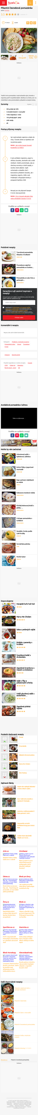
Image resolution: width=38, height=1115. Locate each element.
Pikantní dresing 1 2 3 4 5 (22, 1048)
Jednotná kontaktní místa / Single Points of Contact (18, 1106)
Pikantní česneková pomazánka (24, 1024)
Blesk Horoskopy (9, 953)
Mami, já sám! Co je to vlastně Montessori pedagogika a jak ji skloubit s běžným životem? (26, 864)
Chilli (6, 365)
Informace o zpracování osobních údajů (22, 1104)
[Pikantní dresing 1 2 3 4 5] (7, 1048)
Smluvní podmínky (7, 312)
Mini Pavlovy (23, 773)
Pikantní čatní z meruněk (22, 1012)
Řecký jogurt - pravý (10, 368)
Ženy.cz (6, 902)
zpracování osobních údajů (20, 310)
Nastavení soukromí (19, 1105)
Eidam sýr (12, 365)
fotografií (22, 57)
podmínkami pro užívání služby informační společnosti (18, 308)
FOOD (6, 347)
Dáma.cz (6, 876)
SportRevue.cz (8, 927)
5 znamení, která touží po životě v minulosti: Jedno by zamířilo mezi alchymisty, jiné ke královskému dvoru (11, 967)
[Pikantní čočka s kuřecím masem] (7, 1036)
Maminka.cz (24, 927)
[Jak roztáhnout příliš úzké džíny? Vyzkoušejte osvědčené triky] (27, 880)
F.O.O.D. (7, 10)
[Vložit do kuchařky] (27, 22)
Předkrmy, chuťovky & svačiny (20, 342)
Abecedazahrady (25, 953)
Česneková (26, 344)
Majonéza (20, 365)
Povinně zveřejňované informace (22, 1107)
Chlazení (7, 355)
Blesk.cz (22, 902)
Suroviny (4, 104)
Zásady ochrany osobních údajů (18, 312)
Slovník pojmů (16, 355)
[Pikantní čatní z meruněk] (7, 1012)
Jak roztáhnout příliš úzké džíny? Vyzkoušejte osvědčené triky (26, 886)
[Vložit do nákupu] (31, 22)
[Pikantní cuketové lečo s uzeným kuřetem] (7, 988)
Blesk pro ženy (25, 876)
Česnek (30, 363)
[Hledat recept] (30, 3)
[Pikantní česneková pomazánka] (19, 52)
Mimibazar (23, 851)
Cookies (11, 1105)
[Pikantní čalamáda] (7, 1000)
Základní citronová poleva (26, 755)
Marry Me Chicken (24, 764)
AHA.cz (6, 851)
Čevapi (21, 737)
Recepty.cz (4, 1060)
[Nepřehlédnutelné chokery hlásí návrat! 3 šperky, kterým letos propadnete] (11, 906)
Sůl (19, 368)
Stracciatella (22, 746)
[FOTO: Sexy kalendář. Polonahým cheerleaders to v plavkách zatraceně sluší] (11, 931)
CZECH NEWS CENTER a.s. (23, 1100)
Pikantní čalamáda (20, 1001)
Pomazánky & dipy (10, 344)
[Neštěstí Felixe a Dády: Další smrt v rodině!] (11, 854)
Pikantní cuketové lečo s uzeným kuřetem (22, 989)
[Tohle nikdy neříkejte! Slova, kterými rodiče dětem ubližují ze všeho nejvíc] (27, 931)
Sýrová (19, 344)
